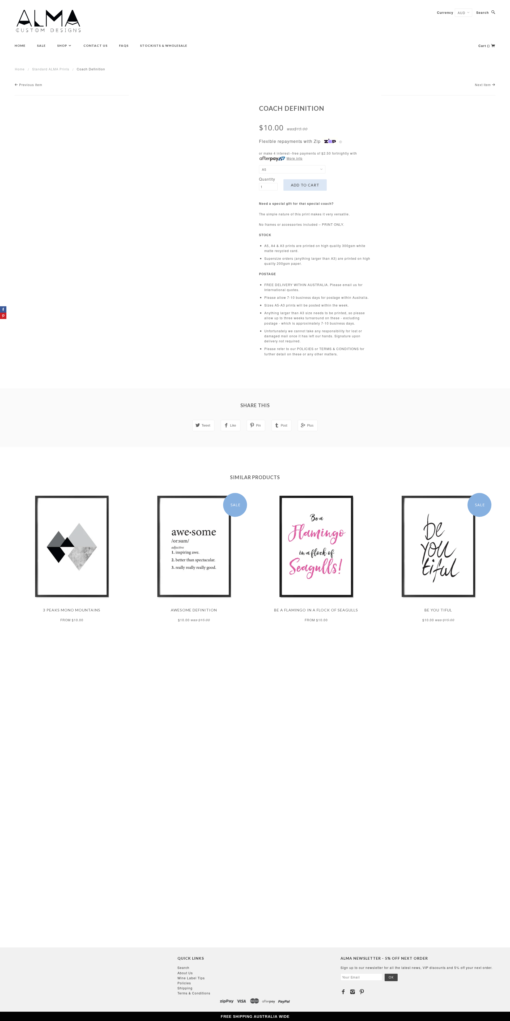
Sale (41, 46)
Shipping (185, 988)
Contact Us (95, 46)
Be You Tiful (438, 610)
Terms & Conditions (193, 993)
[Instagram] (352, 991)
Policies (184, 983)
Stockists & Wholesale (163, 46)
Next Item (483, 84)
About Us (185, 973)
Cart (484, 45)
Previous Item (30, 84)
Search (482, 12)
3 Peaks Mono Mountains (71, 610)
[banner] (48, 21)
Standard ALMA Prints (50, 69)
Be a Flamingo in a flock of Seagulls (316, 610)
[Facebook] (343, 991)
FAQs (124, 46)
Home (20, 46)
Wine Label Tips (191, 978)
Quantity (267, 179)
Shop (62, 46)
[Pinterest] (362, 991)
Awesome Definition (194, 610)
